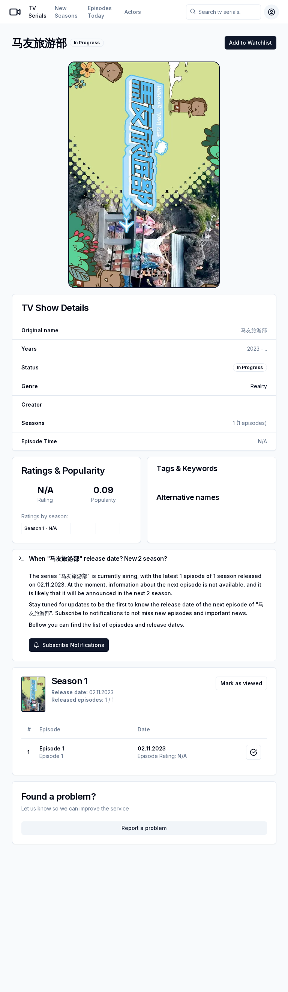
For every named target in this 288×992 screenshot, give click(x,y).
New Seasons (66, 12)
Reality (258, 386)
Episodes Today (100, 12)
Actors (132, 12)
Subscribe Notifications (73, 645)
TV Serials (37, 12)
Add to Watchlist (250, 42)
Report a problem (144, 828)
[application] (76, 528)
